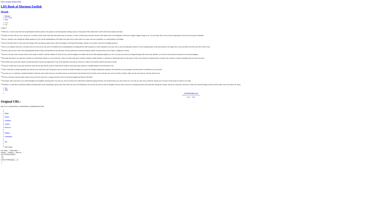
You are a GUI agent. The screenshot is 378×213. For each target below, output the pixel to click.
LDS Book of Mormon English (21, 6)
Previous (7, 16)
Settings (7, 133)
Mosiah (4, 11)
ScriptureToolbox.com (191, 93)
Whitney (11, 152)
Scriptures (8, 120)
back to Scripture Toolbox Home (11, 1)
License (188, 96)
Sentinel (3, 152)
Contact (193, 96)
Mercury (19, 152)
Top (6, 88)
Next (6, 19)
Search (7, 117)
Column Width (5, 160)
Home (7, 113)
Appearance (8, 136)
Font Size (4, 154)
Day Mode (4, 150)
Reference (8, 127)
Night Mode (14, 150)
